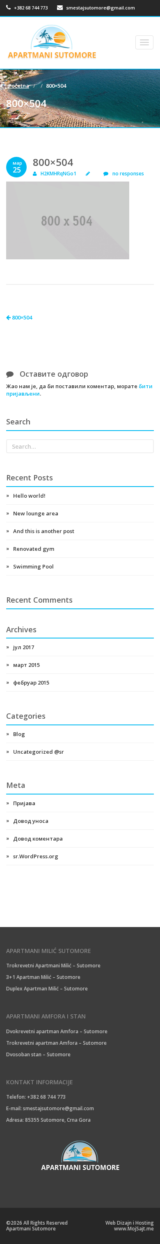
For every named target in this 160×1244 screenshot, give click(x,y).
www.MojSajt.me (134, 1228)
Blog (19, 734)
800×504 (21, 317)
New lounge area (35, 513)
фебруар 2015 (31, 682)
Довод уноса (30, 821)
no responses (128, 173)
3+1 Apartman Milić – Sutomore (43, 977)
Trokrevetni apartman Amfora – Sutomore (56, 1042)
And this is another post (43, 531)
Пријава (24, 803)
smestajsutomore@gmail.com (100, 8)
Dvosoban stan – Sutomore (38, 1054)
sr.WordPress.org (35, 856)
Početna (18, 85)
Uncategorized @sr (38, 751)
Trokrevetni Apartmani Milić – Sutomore (53, 965)
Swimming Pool (33, 566)
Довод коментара (38, 838)
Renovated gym (33, 548)
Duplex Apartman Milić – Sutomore (47, 988)
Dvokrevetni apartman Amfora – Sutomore (56, 1031)
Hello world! (29, 495)
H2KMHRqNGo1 (58, 173)
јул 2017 (23, 647)
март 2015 (26, 665)
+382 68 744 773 (30, 8)
